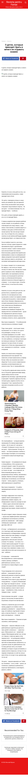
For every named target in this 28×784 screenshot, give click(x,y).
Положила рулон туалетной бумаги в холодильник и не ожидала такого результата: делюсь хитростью (14, 737)
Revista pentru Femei (14, 3)
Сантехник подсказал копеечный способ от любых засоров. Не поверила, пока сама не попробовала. (14, 750)
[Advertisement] (14, 23)
